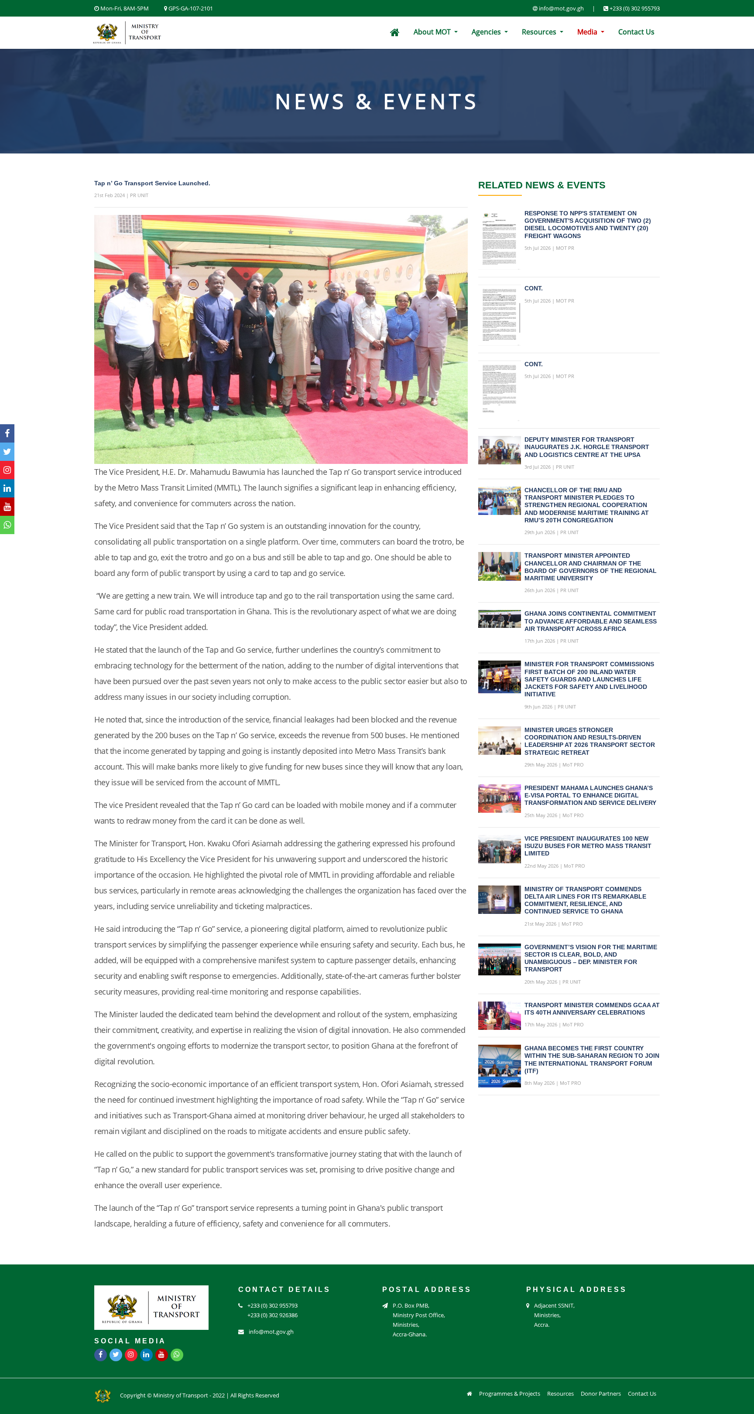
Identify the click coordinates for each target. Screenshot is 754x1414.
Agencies (487, 32)
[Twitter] (7, 452)
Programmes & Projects (509, 1393)
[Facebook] (7, 433)
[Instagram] (7, 470)
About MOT (433, 32)
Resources (540, 32)
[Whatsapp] (7, 525)
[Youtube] (7, 506)
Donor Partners (601, 1393)
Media (588, 32)
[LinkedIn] (7, 488)
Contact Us (636, 32)
